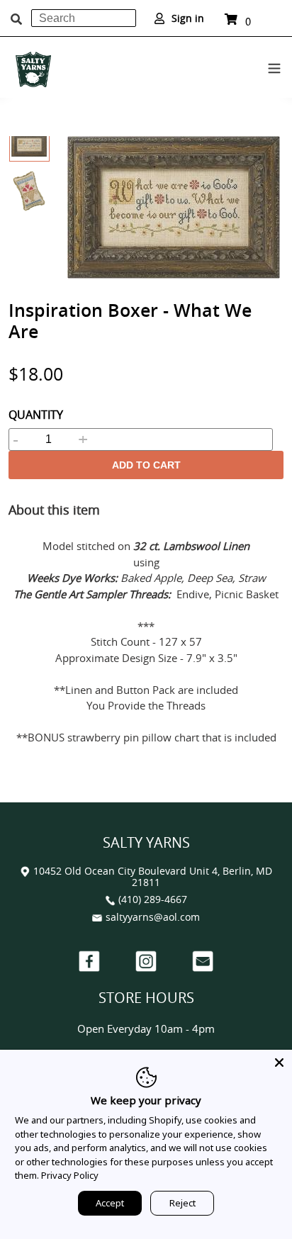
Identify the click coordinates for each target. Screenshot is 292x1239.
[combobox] (83, 18)
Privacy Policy (70, 1175)
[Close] (279, 1062)
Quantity (36, 414)
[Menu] (274, 66)
